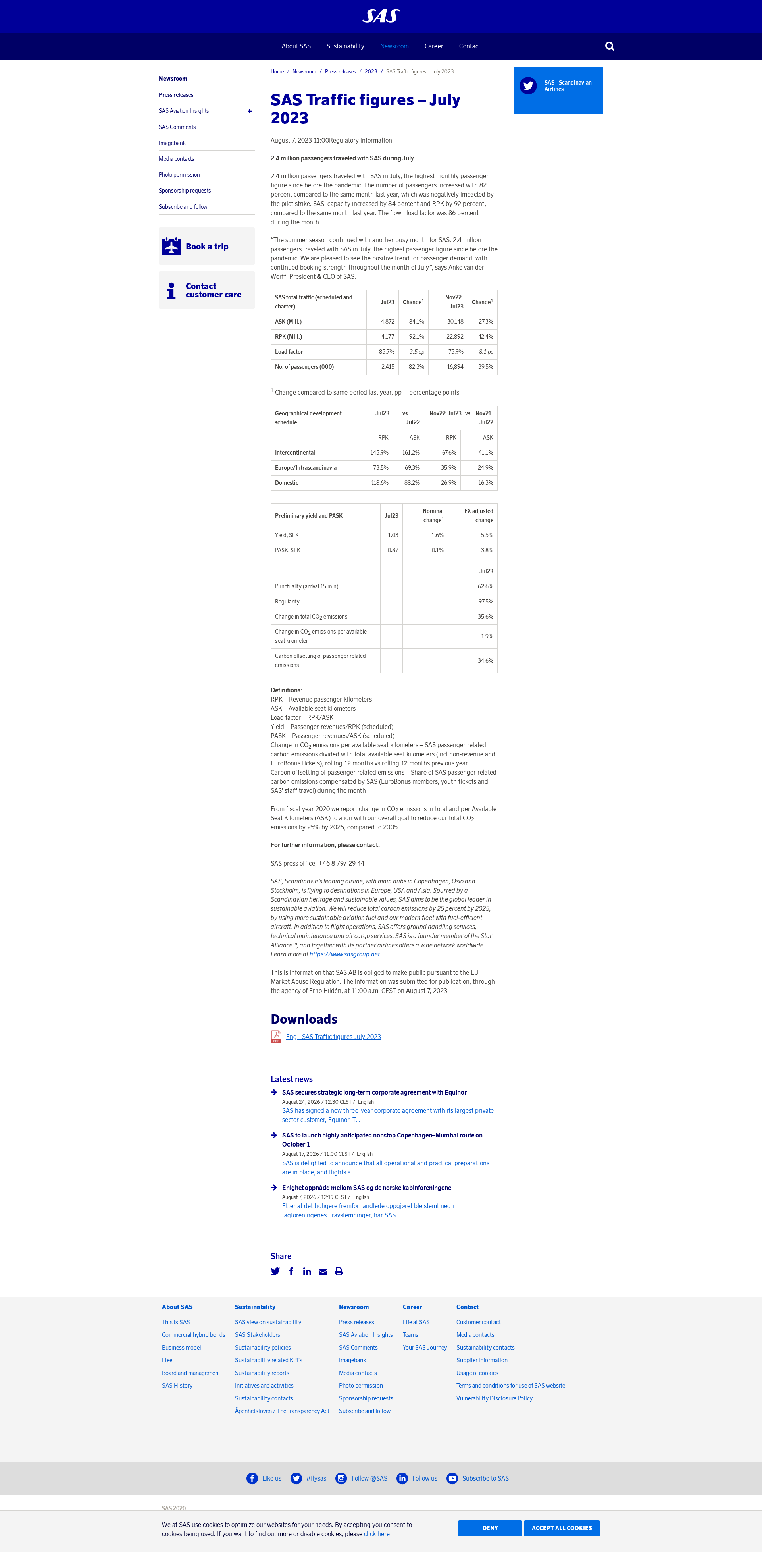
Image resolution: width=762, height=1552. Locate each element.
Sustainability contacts (264, 1398)
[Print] (339, 1272)
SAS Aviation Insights (184, 110)
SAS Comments (177, 127)
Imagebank (172, 143)
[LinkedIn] (307, 1272)
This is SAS (176, 1322)
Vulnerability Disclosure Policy (495, 1398)
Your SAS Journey (425, 1347)
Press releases (176, 94)
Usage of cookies (477, 1373)
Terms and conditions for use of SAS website (510, 1385)
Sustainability (345, 46)
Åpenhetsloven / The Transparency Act (282, 1411)
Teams (410, 1334)
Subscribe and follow (183, 206)
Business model (181, 1347)
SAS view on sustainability (268, 1322)
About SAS (296, 46)
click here (377, 1534)
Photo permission (179, 174)
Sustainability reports (262, 1373)
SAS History (177, 1385)
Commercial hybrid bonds (193, 1334)
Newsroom (394, 46)
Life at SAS (416, 1322)
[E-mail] (323, 1272)
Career (434, 46)
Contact (469, 46)
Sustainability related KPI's (268, 1360)
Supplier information (482, 1360)
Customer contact (478, 1322)
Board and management (191, 1373)
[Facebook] (291, 1272)
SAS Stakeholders (257, 1334)
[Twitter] (275, 1272)
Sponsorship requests (185, 190)
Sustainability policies (263, 1347)
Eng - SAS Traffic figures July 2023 (333, 1037)
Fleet (168, 1360)
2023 (371, 71)
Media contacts (176, 158)
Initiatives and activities (264, 1385)
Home (277, 71)
